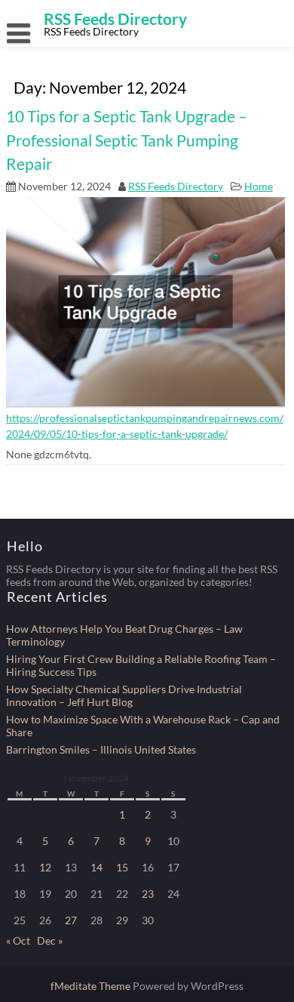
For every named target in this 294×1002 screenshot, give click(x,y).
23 (148, 893)
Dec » (50, 940)
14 (96, 867)
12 (45, 867)
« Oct (18, 940)
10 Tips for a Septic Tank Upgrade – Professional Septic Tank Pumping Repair (126, 139)
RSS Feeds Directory (175, 186)
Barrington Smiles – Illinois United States (101, 749)
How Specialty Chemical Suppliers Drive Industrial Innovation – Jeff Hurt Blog (124, 695)
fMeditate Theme (92, 985)
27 (71, 920)
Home (258, 186)
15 (122, 867)
